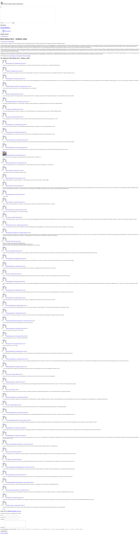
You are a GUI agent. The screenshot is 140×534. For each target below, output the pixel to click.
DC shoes (8, 217)
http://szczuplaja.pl (9, 185)
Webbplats (2, 519)
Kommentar (2, 527)
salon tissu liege (9, 343)
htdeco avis (8, 451)
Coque (7, 250)
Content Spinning (9, 258)
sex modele (8, 459)
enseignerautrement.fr (10, 313)
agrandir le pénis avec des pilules (12, 86)
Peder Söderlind (11, 41)
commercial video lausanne (11, 412)
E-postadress (2, 517)
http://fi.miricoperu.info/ (10, 147)
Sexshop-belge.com (9, 290)
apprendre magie (9, 505)
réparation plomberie (9, 366)
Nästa (7, 36)
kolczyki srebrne (12, 511)
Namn (1, 515)
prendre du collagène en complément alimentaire (14, 467)
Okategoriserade (12, 55)
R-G (7, 404)
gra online (8, 116)
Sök (1, 22)
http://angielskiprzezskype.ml (11, 101)
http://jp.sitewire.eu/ (9, 132)
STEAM (7, 241)
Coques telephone (9, 281)
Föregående (3, 36)
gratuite (7, 273)
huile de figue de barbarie (10, 397)
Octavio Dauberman (9, 194)
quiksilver (8, 93)
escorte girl (8, 374)
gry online (8, 109)
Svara (4, 67)
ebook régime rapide (9, 351)
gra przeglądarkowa (9, 124)
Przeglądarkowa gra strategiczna (12, 232)
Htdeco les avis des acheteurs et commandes (14, 444)
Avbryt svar (19, 511)
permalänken (28, 55)
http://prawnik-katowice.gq (11, 139)
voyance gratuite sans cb (10, 474)
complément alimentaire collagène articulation (14, 482)
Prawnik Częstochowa (10, 209)
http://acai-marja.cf (9, 63)
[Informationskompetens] (12, 4)
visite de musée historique (10, 358)
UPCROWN (8, 497)
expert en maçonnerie (10, 328)
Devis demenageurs (9, 297)
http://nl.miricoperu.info (10, 178)
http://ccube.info (9, 170)
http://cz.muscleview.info (10, 162)
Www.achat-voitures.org (10, 305)
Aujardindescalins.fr (9, 427)
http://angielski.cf (9, 78)
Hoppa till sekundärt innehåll (5, 28)
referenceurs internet (9, 381)
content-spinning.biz (9, 266)
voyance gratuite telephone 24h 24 (12, 420)
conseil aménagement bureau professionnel (13, 320)
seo (6, 389)
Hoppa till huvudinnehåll (4, 27)
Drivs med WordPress (4, 533)
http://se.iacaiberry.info (10, 155)
